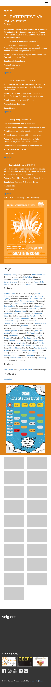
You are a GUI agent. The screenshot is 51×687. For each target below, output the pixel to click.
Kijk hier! (7, 73)
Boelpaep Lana (10, 274)
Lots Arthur (27, 277)
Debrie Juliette (9, 306)
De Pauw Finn (32, 333)
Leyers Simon (37, 340)
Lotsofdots (34, 681)
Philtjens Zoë (26, 326)
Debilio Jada (14, 340)
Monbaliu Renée (10, 321)
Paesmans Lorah (40, 323)
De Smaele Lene (16, 336)
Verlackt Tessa (15, 358)
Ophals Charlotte (10, 282)
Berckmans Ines (10, 313)
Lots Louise (21, 343)
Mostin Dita (33, 308)
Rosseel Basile (15, 348)
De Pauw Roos (32, 316)
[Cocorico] (40, 661)
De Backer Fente (35, 299)
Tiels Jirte (30, 355)
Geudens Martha (18, 328)
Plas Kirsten (8, 370)
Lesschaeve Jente (39, 274)
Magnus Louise (18, 279)
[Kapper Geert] (25, 661)
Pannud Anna (20, 311)
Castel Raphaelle (10, 331)
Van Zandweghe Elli (29, 345)
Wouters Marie (9, 294)
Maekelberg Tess (29, 350)
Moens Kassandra (22, 318)
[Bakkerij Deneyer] (9, 661)
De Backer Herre (30, 338)
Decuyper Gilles (16, 353)
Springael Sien (19, 304)
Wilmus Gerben (26, 370)
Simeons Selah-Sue (28, 301)
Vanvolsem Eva (29, 284)
